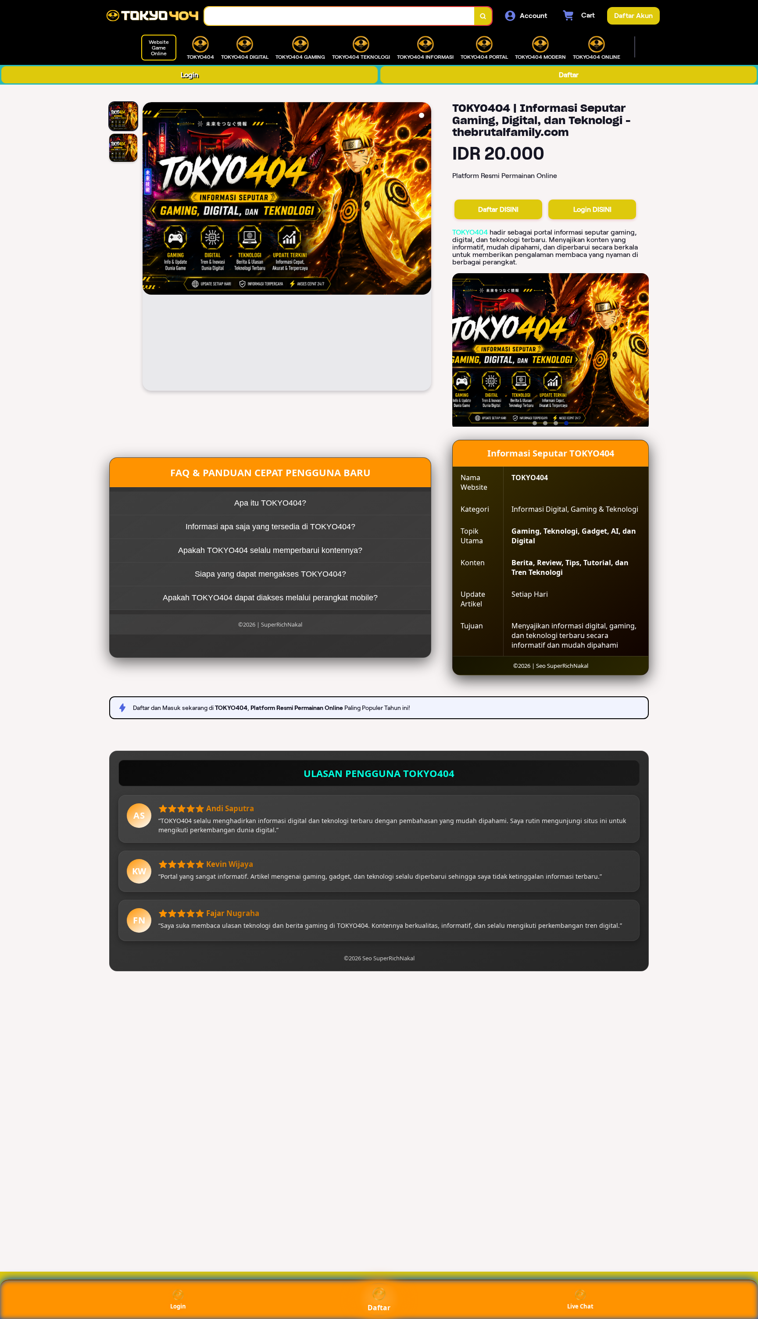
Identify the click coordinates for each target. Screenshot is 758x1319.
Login (189, 74)
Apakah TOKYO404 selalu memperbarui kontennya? (270, 550)
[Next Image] (424, 247)
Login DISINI (592, 209)
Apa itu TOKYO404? (270, 503)
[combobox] (339, 16)
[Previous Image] (150, 247)
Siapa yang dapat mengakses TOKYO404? (270, 574)
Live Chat (580, 1306)
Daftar (569, 74)
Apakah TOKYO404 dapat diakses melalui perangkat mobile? (270, 597)
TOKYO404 (470, 232)
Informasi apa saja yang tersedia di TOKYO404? (270, 526)
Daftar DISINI (498, 209)
